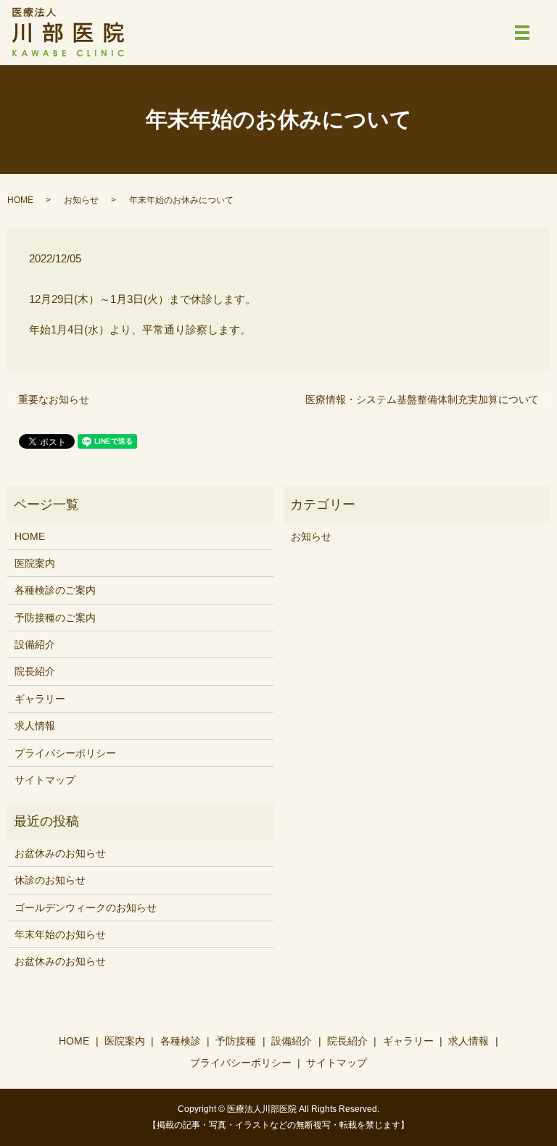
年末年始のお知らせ (60, 934)
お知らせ (81, 200)
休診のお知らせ (50, 880)
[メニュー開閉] (522, 32)
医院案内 (35, 563)
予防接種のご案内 (55, 617)
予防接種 (235, 1041)
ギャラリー (40, 699)
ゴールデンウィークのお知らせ (86, 907)
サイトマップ (45, 780)
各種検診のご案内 (55, 590)
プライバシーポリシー (65, 753)
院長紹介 (35, 671)
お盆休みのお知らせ (60, 853)
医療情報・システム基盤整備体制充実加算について (422, 399)
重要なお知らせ (53, 399)
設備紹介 (35, 644)
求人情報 (35, 725)
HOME (20, 200)
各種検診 (180, 1041)
